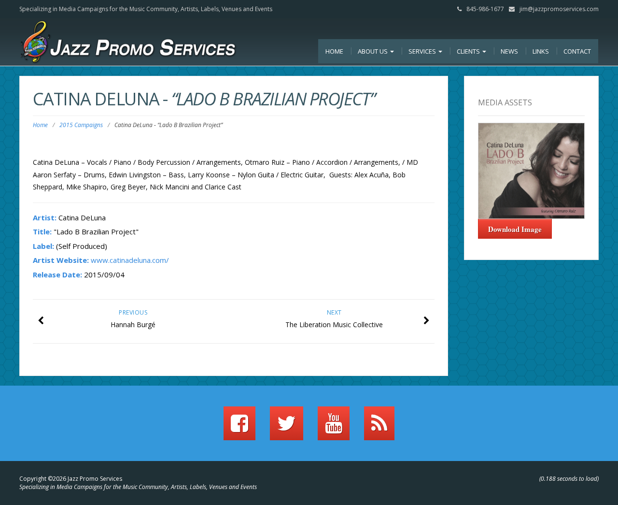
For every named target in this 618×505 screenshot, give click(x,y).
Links (541, 51)
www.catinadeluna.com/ (130, 260)
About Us (373, 51)
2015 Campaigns (81, 125)
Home (334, 51)
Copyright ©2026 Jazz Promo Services (70, 479)
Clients (469, 51)
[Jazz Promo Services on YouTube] (333, 428)
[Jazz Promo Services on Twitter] (286, 428)
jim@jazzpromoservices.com (559, 9)
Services (422, 51)
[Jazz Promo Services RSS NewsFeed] (379, 428)
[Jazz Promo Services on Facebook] (239, 428)
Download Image (515, 229)
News (509, 51)
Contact (577, 51)
